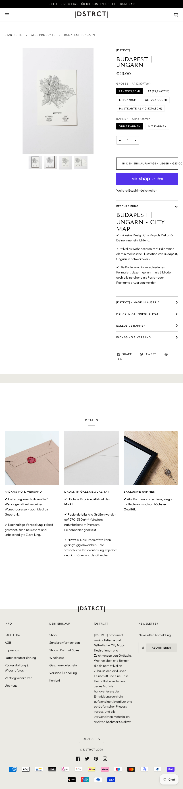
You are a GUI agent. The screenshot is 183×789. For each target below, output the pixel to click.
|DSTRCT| (123, 50)
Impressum (12, 650)
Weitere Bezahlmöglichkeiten (136, 190)
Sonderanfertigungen (64, 643)
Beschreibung (127, 206)
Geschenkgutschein (63, 665)
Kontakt (54, 680)
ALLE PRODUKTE (43, 34)
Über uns (11, 686)
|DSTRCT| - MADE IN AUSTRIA (138, 302)
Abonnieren (161, 647)
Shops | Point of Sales (64, 650)
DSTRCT (89, 749)
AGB (8, 643)
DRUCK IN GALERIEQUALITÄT (137, 314)
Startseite (13, 34)
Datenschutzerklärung (20, 658)
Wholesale (56, 658)
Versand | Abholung (63, 673)
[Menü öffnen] (11, 15)
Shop (52, 635)
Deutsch (90, 738)
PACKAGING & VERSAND (133, 337)
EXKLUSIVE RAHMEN (131, 325)
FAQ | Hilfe (12, 635)
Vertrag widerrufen (18, 678)
